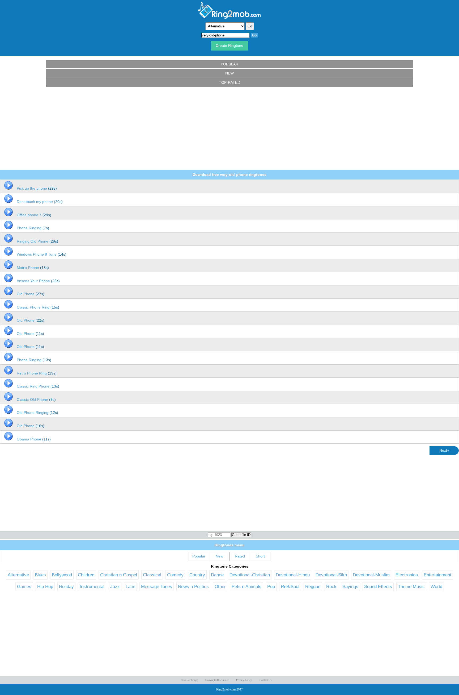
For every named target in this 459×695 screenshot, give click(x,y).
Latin (130, 586)
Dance (217, 574)
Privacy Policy (244, 680)
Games (24, 586)
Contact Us (265, 680)
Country (197, 574)
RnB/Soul (290, 586)
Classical (152, 574)
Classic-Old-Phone (32, 399)
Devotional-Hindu (293, 574)
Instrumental (92, 586)
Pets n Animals (246, 586)
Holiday (66, 586)
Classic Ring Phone (33, 386)
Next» (444, 450)
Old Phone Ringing (32, 412)
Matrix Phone (28, 267)
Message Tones (156, 586)
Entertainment (437, 574)
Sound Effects (378, 586)
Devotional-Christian (250, 574)
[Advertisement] (229, 128)
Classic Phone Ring (33, 307)
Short (260, 556)
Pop (271, 586)
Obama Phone (29, 439)
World (436, 586)
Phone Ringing (29, 228)
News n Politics (193, 586)
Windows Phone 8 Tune (37, 254)
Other (220, 586)
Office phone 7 (29, 215)
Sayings (350, 586)
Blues (40, 574)
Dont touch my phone (35, 201)
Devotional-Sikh (331, 574)
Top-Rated (229, 82)
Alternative (18, 574)
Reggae (312, 586)
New (229, 73)
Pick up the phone (32, 188)
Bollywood (62, 574)
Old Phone (26, 294)
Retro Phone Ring (32, 373)
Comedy (175, 574)
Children (86, 574)
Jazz (115, 586)
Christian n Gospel (118, 574)
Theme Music (411, 586)
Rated (240, 556)
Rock (331, 586)
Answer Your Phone (33, 281)
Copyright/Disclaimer (216, 680)
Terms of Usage (189, 680)
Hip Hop (45, 586)
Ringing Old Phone (32, 241)
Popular (229, 64)
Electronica (407, 574)
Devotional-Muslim (371, 574)
